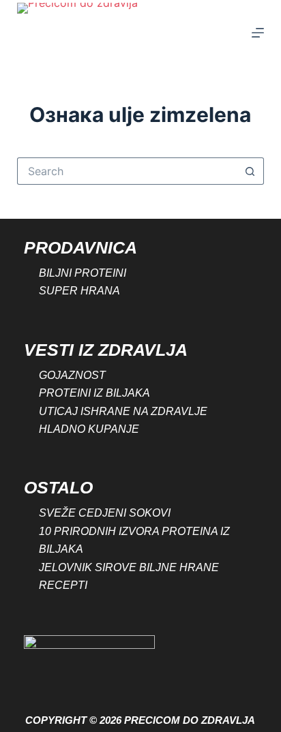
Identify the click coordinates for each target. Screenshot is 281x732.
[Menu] (258, 33)
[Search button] (250, 171)
